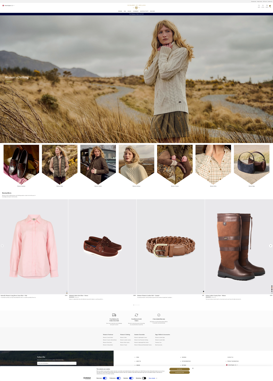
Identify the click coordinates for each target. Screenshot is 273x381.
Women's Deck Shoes (107, 342)
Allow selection (179, 372)
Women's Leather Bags (160, 337)
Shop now (8, 81)
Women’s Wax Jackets (124, 342)
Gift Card (265, 1)
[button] (2, 245)
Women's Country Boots (108, 337)
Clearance (135, 11)
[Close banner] (192, 368)
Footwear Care (158, 342)
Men (125, 11)
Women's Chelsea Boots (108, 344)
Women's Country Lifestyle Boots (110, 339)
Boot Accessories (158, 344)
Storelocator (253, 1)
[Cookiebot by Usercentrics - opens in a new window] (87, 378)
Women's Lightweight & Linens (140, 337)
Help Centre (259, 1)
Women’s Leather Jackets (125, 339)
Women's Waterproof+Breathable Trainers (143, 344)
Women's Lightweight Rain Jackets (141, 342)
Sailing (129, 11)
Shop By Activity (144, 11)
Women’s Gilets (123, 337)
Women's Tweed (123, 344)
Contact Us (270, 1)
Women (120, 11)
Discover (152, 11)
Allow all (179, 369)
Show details (152, 378)
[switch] (119, 378)
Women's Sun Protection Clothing (141, 339)
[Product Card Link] (34, 246)
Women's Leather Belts (160, 339)
